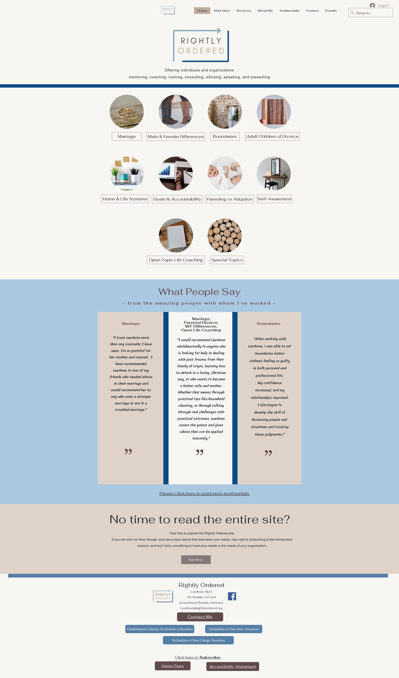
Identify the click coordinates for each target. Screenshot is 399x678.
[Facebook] (232, 596)
